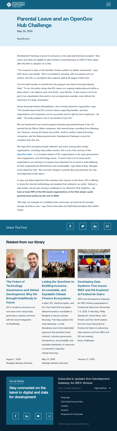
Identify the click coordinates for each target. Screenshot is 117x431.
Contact (64, 406)
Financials (65, 397)
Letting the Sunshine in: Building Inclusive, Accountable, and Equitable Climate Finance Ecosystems (58, 290)
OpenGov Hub (24, 154)
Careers (64, 410)
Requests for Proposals (72, 414)
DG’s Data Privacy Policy (72, 401)
